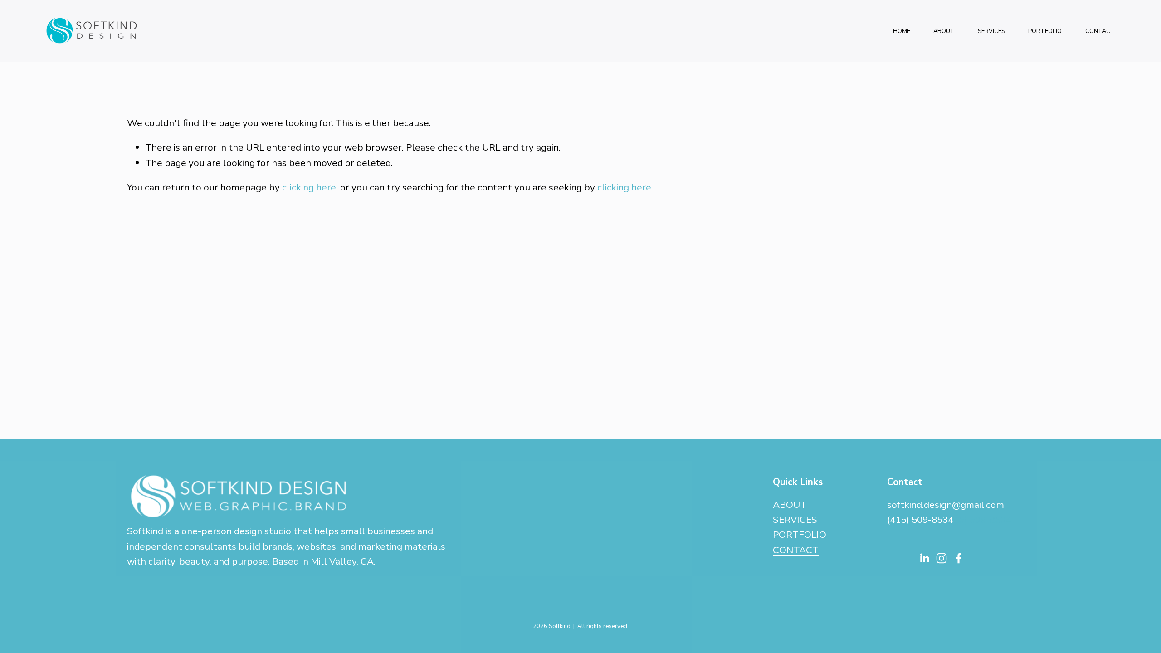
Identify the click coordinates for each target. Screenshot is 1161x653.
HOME (901, 31)
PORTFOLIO (1045, 31)
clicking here (309, 187)
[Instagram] (941, 558)
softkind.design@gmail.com (945, 504)
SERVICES (991, 31)
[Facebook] (958, 558)
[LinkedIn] (924, 558)
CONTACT (1100, 31)
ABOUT (944, 31)
